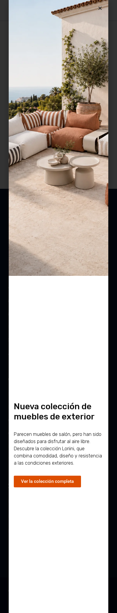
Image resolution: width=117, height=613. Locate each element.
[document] (58, 306)
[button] (100, 8)
